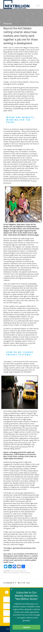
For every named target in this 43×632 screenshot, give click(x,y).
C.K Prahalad (28, 538)
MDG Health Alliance (30, 470)
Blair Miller (7, 554)
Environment (15, 571)
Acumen (6, 550)
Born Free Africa (31, 428)
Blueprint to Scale (25, 343)
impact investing (18, 286)
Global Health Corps (10, 442)
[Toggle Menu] (38, 5)
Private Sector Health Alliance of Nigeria (22, 473)
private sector (31, 255)
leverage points (23, 370)
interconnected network (19, 447)
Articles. (7, 23)
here (20, 303)
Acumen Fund (26, 442)
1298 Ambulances (11, 499)
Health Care (23, 571)
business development (13, 572)
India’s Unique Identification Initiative (16, 468)
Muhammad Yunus (16, 177)
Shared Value (14, 470)
